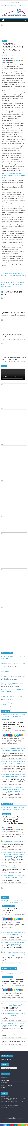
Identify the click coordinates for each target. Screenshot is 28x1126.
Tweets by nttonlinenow (7, 1059)
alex (12, 55)
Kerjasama (4, 1082)
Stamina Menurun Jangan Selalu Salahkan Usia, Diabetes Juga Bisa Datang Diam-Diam (13, 725)
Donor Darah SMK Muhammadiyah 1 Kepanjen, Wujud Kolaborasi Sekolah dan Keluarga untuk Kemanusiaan (12, 794)
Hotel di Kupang (5, 1080)
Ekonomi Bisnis (6, 814)
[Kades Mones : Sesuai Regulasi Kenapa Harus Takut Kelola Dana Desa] (14, 320)
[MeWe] (11, 60)
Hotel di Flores (5, 1077)
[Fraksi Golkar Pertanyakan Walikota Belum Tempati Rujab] (14, 343)
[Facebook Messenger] (20, 60)
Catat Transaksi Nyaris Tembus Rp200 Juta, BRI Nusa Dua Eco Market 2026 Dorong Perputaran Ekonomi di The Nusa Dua (13, 859)
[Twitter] (5, 60)
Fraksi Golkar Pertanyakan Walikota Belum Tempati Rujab (14, 358)
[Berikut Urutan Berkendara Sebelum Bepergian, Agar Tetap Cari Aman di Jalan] (14, 972)
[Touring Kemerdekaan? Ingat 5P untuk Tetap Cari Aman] (13, 866)
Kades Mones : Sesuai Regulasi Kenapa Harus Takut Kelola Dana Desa (13, 335)
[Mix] (12, 60)
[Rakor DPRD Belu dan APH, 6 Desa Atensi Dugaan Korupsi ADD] (14, 298)
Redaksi (3, 1087)
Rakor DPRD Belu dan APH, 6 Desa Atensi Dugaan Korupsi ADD (13, 313)
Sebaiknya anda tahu (7, 977)
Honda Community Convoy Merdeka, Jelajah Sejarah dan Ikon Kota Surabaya (13, 936)
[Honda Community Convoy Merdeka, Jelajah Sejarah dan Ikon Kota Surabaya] (13, 932)
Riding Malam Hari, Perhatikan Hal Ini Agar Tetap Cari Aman (11, 910)
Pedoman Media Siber (6, 1085)
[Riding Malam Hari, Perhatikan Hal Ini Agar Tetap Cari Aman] (14, 901)
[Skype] (18, 60)
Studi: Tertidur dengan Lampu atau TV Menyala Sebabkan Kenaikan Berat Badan (12, 1027)
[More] (22, 60)
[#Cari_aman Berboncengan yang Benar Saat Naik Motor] (13, 1013)
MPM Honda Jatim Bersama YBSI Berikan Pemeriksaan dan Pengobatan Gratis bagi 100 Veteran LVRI (13, 755)
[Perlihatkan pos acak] (25, 20)
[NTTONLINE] (3, 20)
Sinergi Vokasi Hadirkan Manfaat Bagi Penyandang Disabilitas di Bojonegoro (12, 946)
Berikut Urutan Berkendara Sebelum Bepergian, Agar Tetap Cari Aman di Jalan (13, 981)
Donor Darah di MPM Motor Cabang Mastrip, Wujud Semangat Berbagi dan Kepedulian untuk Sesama (13, 781)
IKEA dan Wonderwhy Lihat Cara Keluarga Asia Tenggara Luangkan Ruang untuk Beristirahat (12, 846)
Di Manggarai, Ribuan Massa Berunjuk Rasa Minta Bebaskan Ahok (13, 274)
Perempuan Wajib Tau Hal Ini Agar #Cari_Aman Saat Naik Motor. (11, 1007)
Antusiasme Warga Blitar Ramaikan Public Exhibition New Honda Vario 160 (12, 879)
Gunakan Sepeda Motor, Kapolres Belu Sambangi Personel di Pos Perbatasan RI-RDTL (12, 284)
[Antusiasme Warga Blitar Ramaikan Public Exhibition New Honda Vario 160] (13, 875)
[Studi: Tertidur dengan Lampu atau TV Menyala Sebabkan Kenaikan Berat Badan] (13, 1023)
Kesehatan (5, 719)
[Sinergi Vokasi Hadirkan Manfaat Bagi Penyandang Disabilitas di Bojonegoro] (13, 942)
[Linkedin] (7, 60)
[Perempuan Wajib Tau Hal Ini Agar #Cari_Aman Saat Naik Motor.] (13, 1004)
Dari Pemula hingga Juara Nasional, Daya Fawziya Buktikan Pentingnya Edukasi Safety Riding (13, 959)
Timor (4, 40)
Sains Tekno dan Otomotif (9, 905)
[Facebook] (3, 60)
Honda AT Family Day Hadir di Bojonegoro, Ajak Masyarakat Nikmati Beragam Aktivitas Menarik (13, 820)
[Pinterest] (9, 60)
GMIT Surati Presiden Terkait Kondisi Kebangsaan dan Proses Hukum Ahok (13, 175)
